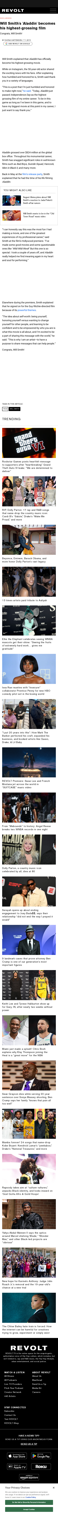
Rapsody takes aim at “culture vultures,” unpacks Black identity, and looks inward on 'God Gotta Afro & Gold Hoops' (27, 1191)
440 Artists (10, 1396)
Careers (36, 1392)
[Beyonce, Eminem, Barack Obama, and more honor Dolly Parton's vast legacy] (29, 540)
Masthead (37, 1380)
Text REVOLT (11, 1419)
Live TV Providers (13, 1384)
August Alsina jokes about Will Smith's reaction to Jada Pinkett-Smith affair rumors (38, 200)
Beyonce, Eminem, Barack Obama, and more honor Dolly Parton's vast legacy (24, 560)
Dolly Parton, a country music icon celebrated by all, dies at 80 (21, 870)
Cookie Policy (30, 1497)
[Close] (54, 1488)
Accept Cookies (29, 1509)
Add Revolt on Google (19, 44)
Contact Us (10, 1415)
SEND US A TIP (29, 1444)
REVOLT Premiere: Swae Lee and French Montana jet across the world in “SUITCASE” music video (26, 784)
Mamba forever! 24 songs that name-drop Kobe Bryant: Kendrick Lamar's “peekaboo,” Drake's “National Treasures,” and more (27, 1145)
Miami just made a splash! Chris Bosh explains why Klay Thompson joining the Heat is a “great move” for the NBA (24, 1052)
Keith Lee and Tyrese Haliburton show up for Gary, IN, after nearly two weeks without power (27, 1007)
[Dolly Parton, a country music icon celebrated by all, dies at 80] (29, 850)
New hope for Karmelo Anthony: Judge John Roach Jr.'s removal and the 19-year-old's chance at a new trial (27, 1284)
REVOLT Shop (11, 1423)
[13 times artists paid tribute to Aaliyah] (29, 582)
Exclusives (5, 18)
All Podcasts (10, 1380)
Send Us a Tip (39, 1384)
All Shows (9, 1376)
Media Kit (37, 1388)
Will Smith (14, 409)
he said (27, 90)
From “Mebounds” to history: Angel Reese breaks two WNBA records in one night (26, 828)
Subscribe (9, 1411)
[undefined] (11, 200)
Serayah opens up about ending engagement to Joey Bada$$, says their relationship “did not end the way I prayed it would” (27, 915)
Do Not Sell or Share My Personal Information (29, 1502)
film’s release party (32, 174)
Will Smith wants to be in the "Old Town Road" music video (38, 215)
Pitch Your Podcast (13, 1388)
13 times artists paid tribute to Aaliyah (24, 600)
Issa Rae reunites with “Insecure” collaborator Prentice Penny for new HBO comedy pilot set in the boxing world (26, 690)
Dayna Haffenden (13, 40)
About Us (37, 1376)
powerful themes (27, 310)
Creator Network (12, 1392)
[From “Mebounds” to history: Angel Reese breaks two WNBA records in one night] (29, 808)
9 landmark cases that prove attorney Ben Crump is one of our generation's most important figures (26, 961)
